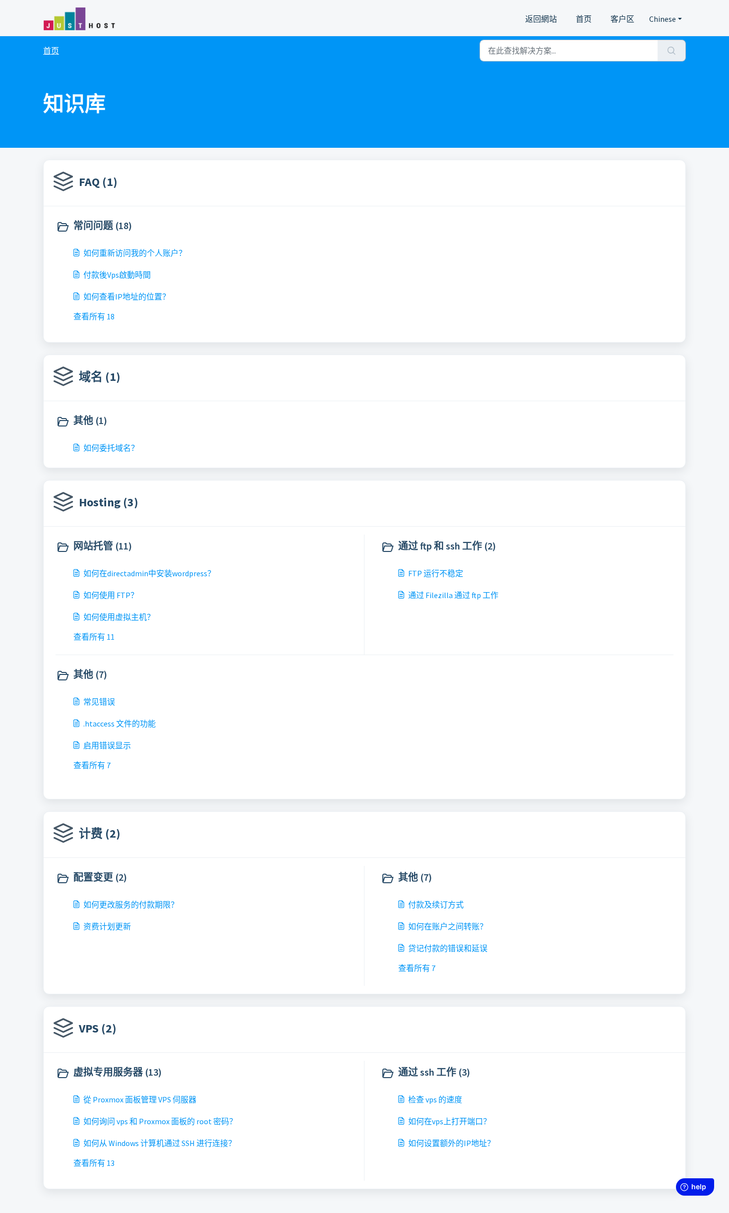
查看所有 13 (94, 1163)
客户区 (622, 19)
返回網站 (541, 19)
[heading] (208, 226)
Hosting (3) (108, 502)
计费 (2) (100, 833)
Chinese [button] (662, 19)
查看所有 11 (94, 637)
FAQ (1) (98, 181)
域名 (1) (100, 376)
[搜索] (672, 50)
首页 (584, 19)
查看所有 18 (94, 316)
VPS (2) (98, 1028)
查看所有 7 (92, 765)
